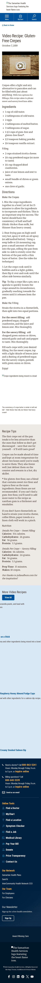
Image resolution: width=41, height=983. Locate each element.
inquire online (22, 771)
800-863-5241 (29, 764)
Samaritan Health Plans (11, 875)
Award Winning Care (20, 936)
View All (8, 597)
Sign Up (8, 918)
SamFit (5, 879)
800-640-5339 (12, 780)
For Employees (8, 893)
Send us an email (13, 792)
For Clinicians (7, 897)
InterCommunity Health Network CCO (17, 883)
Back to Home (9, 25)
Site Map (8, 969)
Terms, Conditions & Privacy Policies (24, 969)
